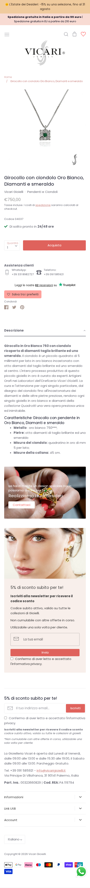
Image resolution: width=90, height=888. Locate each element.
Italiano (13, 839)
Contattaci (21, 505)
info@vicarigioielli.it (51, 770)
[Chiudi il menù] (7, 34)
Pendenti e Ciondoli (42, 192)
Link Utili (10, 808)
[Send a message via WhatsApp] (81, 871)
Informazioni (13, 797)
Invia (45, 652)
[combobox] (12, 245)
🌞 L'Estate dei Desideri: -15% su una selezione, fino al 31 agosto (45, 6)
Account (10, 820)
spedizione (43, 205)
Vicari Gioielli (13, 192)
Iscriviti (75, 708)
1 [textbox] (7, 247)
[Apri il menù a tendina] (80, 797)
